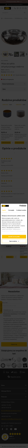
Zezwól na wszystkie (14, 236)
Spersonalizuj (13, 241)
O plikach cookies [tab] (21, 210)
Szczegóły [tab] (11, 210)
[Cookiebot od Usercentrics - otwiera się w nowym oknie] (19, 206)
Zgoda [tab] (4, 210)
